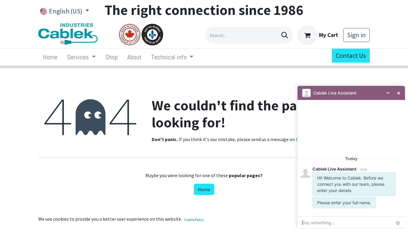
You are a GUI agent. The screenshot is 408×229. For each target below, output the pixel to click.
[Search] (284, 35)
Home (204, 189)
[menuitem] (50, 57)
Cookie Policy (194, 219)
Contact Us (351, 55)
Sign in (356, 35)
